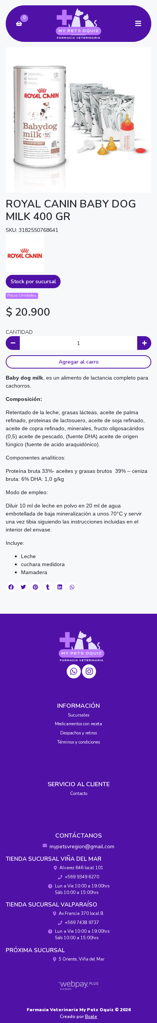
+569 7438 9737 (82, 923)
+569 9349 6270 (82, 877)
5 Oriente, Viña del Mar (81, 959)
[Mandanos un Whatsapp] (74, 671)
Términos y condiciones (78, 742)
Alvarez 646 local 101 (81, 868)
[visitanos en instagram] (89, 671)
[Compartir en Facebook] (11, 587)
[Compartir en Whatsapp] (72, 587)
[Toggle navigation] (138, 24)
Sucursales (78, 715)
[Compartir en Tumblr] (47, 587)
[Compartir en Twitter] (23, 587)
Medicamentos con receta (78, 724)
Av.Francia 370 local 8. (81, 913)
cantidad (19, 332)
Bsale (91, 1016)
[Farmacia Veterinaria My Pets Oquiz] (78, 24)
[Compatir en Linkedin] (59, 587)
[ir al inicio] (81, 646)
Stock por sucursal (33, 281)
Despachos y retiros (78, 733)
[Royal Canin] (25, 252)
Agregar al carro (79, 361)
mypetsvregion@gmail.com (82, 846)
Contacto (78, 793)
